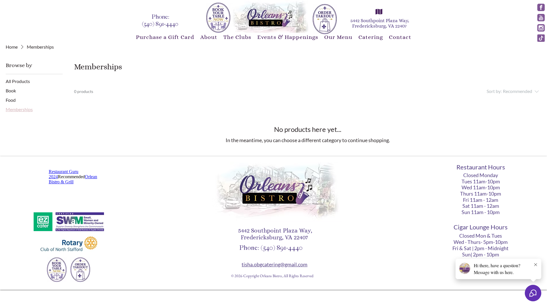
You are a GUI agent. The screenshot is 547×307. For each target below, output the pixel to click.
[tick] (541, 38)
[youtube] (541, 17)
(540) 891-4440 (160, 24)
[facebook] (541, 7)
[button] (208, 37)
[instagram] (541, 28)
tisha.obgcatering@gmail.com (274, 264)
